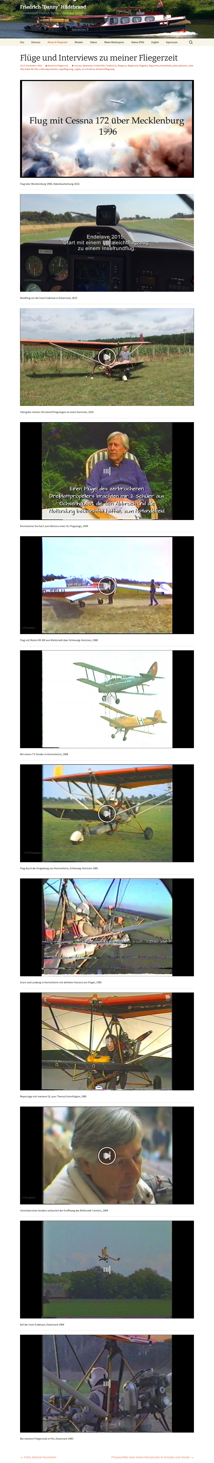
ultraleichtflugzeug (105, 69)
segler (77, 69)
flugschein (154, 65)
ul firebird (89, 69)
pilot (175, 65)
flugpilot (143, 65)
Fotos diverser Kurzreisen (38, 1457)
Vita (22, 42)
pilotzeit (183, 65)
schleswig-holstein (48, 69)
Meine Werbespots (114, 42)
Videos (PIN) (137, 42)
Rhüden (79, 42)
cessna (77, 65)
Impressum (172, 42)
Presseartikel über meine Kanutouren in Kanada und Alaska (152, 1457)
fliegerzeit (133, 65)
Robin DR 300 (31, 69)
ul (83, 69)
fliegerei (122, 65)
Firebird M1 (99, 65)
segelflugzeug (66, 69)
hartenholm (166, 65)
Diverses (35, 42)
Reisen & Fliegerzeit (58, 42)
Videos (93, 42)
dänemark (87, 65)
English (155, 42)
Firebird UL (111, 65)
